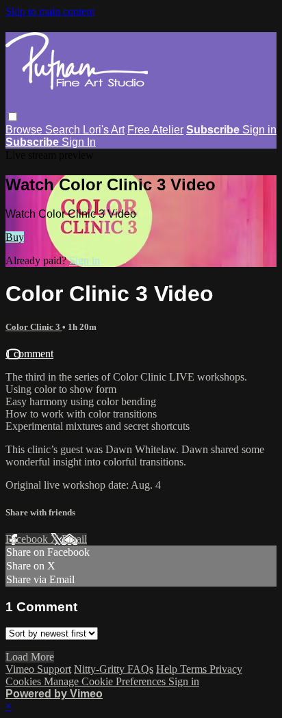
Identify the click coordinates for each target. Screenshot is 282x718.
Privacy (225, 669)
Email (74, 539)
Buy (14, 237)
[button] (12, 116)
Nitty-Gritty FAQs (113, 669)
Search (64, 130)
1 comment (29, 353)
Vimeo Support (38, 669)
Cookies (24, 681)
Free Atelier (155, 130)
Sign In (79, 142)
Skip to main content (49, 11)
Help (168, 669)
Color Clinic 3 (33, 327)
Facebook (28, 539)
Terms (194, 669)
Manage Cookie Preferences (106, 681)
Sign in (259, 130)
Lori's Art (104, 130)
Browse (25, 130)
